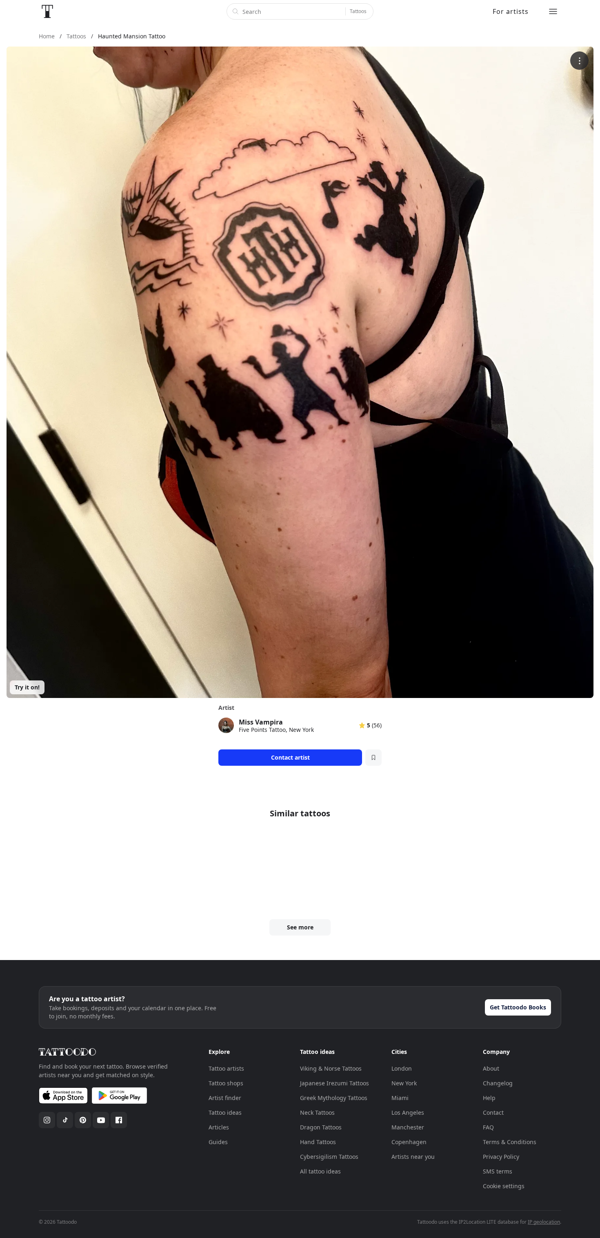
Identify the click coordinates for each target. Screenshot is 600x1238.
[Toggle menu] (553, 11)
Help (489, 1098)
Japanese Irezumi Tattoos (334, 1083)
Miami (400, 1098)
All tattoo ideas (320, 1171)
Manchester (407, 1127)
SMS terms (497, 1171)
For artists (511, 11)
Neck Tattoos (317, 1112)
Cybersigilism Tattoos (329, 1156)
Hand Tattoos (318, 1142)
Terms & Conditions (509, 1142)
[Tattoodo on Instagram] (47, 1120)
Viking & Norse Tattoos (331, 1068)
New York (404, 1083)
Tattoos (358, 11)
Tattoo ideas (225, 1112)
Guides (218, 1142)
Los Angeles (407, 1112)
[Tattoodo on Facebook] (119, 1120)
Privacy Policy (501, 1156)
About (491, 1068)
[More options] (579, 60)
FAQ (488, 1127)
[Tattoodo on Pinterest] (83, 1120)
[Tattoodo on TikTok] (65, 1120)
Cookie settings (503, 1186)
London (401, 1068)
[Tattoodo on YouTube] (101, 1120)
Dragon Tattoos (321, 1127)
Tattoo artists (226, 1068)
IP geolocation (544, 1221)
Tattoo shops (226, 1083)
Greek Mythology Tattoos (333, 1098)
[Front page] (47, 11)
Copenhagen (409, 1142)
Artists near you (413, 1156)
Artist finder (225, 1098)
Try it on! (27, 687)
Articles (219, 1127)
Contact (493, 1112)
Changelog (498, 1083)
